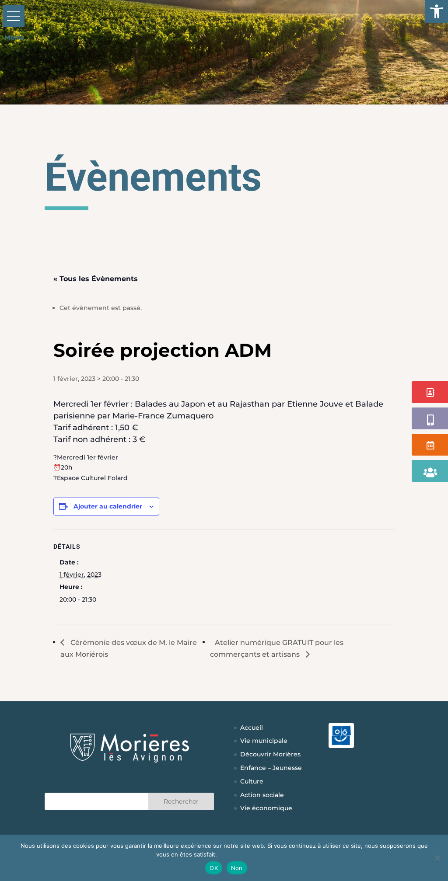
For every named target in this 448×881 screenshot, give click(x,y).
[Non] (437, 857)
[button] (436, 11)
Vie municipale (263, 741)
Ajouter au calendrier (108, 506)
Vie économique (266, 808)
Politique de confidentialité (255, 854)
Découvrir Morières (270, 754)
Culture (251, 781)
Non (237, 867)
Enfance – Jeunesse (271, 768)
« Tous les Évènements (95, 279)
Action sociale (262, 795)
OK (214, 867)
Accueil (251, 727)
